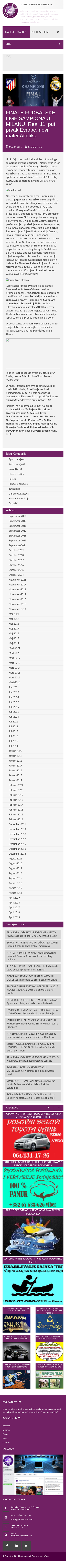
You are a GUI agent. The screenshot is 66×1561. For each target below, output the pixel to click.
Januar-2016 (15, 771)
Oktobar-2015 (16, 570)
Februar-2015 (16, 815)
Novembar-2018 (17, 589)
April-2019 (14, 898)
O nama (6, 1430)
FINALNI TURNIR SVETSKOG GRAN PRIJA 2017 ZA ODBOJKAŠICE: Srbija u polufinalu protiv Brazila (32, 990)
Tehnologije (14, 489)
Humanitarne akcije (19, 499)
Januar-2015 (15, 775)
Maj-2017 (14, 629)
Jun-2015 (14, 712)
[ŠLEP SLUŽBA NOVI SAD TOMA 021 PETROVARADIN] (16, 1323)
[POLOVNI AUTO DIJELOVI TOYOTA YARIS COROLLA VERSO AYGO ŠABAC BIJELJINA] (33, 1139)
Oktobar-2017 (16, 560)
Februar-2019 (16, 795)
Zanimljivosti (15, 469)
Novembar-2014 (17, 609)
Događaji (13, 503)
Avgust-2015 (15, 888)
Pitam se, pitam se (18, 484)
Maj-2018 (14, 624)
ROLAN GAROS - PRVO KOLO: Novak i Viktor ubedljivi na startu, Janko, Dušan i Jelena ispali (31, 1096)
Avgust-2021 (15, 859)
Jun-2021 (14, 687)
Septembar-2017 (17, 531)
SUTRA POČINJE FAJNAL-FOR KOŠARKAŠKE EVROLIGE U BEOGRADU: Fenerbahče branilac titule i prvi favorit (31, 1047)
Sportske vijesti (35, 147)
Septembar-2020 (17, 516)
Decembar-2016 (17, 844)
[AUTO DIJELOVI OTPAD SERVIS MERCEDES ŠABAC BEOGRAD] (16, 1351)
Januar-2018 (15, 761)
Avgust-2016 (15, 883)
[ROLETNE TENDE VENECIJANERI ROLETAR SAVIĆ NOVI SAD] (49, 1351)
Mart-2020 (14, 653)
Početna (6, 1426)
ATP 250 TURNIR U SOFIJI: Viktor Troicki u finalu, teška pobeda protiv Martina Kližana (33, 968)
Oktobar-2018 (16, 555)
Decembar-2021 (17, 824)
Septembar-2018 (17, 526)
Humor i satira (16, 474)
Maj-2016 (14, 634)
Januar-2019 (15, 756)
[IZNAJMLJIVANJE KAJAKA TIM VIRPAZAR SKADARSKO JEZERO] (33, 1284)
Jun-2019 (14, 692)
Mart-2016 (14, 673)
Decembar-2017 (17, 839)
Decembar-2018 (17, 834)
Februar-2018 (16, 800)
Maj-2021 (14, 614)
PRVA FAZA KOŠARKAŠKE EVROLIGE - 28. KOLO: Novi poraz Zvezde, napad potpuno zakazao (33, 1059)
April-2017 (14, 908)
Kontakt (6, 1443)
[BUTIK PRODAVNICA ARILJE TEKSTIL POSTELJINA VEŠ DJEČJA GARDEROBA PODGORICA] (33, 1187)
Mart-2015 (14, 678)
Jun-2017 (14, 702)
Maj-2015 (14, 638)
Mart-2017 (14, 668)
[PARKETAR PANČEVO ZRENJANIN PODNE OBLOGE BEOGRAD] (16, 1379)
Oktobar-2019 (16, 550)
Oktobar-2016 (16, 565)
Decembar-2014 (17, 854)
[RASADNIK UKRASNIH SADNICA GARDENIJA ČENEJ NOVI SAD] (49, 1379)
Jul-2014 (13, 746)
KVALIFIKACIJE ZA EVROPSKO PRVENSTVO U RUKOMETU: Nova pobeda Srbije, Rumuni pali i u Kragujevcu (32, 1023)
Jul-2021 (13, 722)
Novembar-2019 (17, 585)
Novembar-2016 (17, 599)
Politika (12, 479)
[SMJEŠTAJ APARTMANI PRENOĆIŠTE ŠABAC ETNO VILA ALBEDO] (49, 1323)
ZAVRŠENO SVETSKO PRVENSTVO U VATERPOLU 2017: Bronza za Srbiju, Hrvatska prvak (30, 1071)
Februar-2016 (16, 810)
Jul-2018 (13, 726)
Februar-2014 (16, 819)
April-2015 (14, 917)
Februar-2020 (16, 790)
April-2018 (14, 903)
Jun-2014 (14, 717)
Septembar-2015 (17, 541)
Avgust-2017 (15, 878)
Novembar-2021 (17, 580)
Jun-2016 (14, 707)
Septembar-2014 (17, 545)
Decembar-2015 (17, 849)
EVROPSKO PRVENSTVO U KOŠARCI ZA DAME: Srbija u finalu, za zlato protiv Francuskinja (32, 944)
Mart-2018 (14, 663)
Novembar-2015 (17, 604)
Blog (5, 1438)
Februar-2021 (16, 785)
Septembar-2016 (17, 536)
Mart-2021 (14, 648)
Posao (5, 1434)
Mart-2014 (14, 682)
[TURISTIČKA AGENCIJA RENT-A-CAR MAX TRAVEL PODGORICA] (33, 1236)
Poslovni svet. (25, 1556)
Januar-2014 (15, 780)
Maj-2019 (14, 619)
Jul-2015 (13, 741)
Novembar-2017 (17, 594)
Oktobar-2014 (16, 575)
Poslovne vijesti (17, 464)
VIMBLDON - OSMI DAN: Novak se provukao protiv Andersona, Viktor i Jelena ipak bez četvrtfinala (31, 1084)
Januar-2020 (15, 751)
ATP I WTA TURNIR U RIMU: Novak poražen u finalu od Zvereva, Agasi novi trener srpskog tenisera (31, 956)
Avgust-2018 (15, 873)
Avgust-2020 (15, 863)
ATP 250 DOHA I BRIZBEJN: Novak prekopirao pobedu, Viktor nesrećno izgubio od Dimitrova (31, 1035)
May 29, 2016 (15, 147)
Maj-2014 (14, 643)
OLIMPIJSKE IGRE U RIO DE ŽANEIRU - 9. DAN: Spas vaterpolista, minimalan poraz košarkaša (32, 1002)
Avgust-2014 (15, 893)
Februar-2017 (16, 805)
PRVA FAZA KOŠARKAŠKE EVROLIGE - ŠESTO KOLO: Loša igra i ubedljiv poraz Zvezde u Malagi (32, 934)
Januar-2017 (15, 766)
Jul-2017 (13, 731)
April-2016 (14, 912)
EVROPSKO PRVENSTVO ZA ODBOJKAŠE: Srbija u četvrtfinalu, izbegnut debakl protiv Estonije (32, 1012)
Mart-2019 (14, 658)
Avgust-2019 (15, 868)
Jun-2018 (14, 697)
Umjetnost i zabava (19, 494)
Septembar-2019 (17, 521)
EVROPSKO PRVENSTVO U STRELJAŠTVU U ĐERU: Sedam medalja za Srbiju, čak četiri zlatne (32, 978)
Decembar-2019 (17, 829)
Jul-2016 (13, 736)
